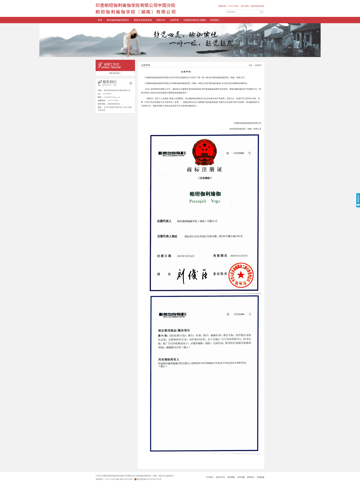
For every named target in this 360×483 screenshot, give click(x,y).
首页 (100, 20)
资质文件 (160, 20)
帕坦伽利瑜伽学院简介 (118, 20)
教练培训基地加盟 (143, 20)
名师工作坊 (220, 477)
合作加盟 (241, 477)
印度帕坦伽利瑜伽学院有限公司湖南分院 (117, 476)
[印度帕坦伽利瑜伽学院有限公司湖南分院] (136, 8)
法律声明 (174, 20)
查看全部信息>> (115, 73)
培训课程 (231, 477)
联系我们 (214, 20)
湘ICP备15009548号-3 (125, 479)
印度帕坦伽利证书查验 (194, 20)
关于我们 (209, 477)
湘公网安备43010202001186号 (149, 479)
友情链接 (260, 477)
